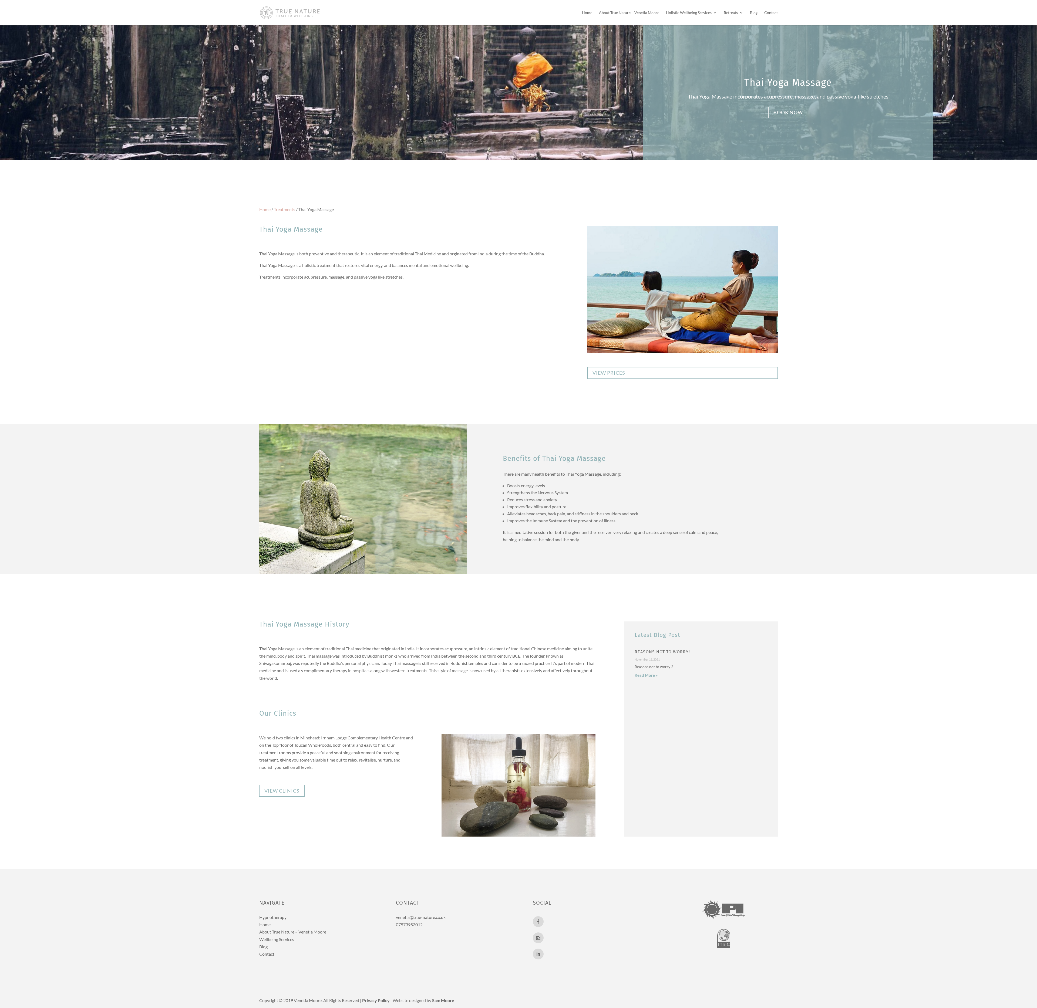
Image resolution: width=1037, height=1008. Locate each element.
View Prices (608, 373)
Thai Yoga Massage (788, 83)
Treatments (284, 209)
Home (587, 13)
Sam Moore (443, 1000)
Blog (753, 13)
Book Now (788, 112)
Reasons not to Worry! (662, 651)
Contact (771, 13)
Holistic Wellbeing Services (689, 13)
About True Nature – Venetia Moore (629, 13)
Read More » (646, 675)
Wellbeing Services (276, 939)
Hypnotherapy (273, 917)
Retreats (731, 13)
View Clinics (281, 791)
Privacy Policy (376, 1000)
